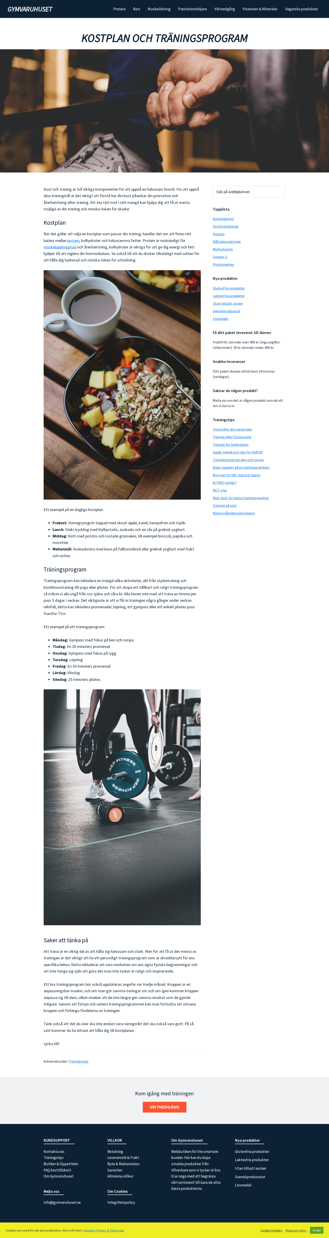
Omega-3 (220, 257)
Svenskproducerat (226, 311)
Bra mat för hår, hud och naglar (237, 475)
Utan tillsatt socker (228, 303)
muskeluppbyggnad (60, 247)
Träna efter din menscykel (232, 429)
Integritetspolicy (121, 1202)
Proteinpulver (223, 264)
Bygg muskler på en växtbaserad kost (241, 467)
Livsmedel (220, 318)
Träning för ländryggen (230, 444)
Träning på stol (224, 505)
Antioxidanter (223, 218)
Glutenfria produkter (229, 288)
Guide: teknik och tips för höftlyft (238, 452)
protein (73, 240)
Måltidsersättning (227, 241)
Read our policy (296, 1230)
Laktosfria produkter (229, 295)
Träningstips (78, 1061)
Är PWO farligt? (225, 482)
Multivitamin (223, 249)
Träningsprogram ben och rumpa (238, 459)
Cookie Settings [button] (271, 1230)
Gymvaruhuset (30, 9)
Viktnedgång (164, 1107)
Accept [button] (317, 1230)
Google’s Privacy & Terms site (103, 1230)
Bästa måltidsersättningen (234, 513)
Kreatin (218, 234)
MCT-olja (220, 490)
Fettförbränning (225, 226)
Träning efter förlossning (232, 437)
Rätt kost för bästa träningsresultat (241, 498)
